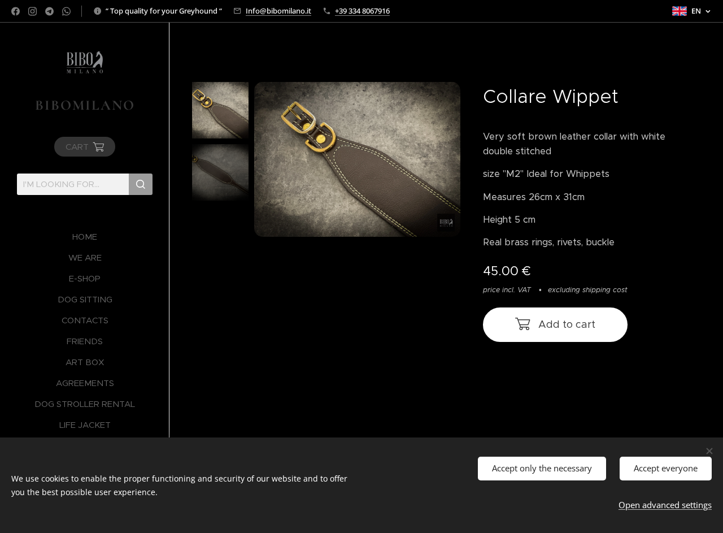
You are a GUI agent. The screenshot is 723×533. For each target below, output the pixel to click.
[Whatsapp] (66, 11)
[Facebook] (15, 11)
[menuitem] (84, 236)
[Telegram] (49, 11)
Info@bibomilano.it (278, 11)
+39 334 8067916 (362, 11)
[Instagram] (32, 11)
